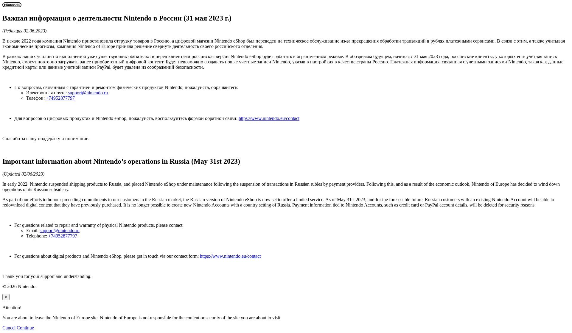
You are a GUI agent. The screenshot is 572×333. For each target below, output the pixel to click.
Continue (25, 327)
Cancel (8, 327)
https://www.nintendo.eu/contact (269, 118)
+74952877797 (60, 98)
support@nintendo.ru (88, 92)
